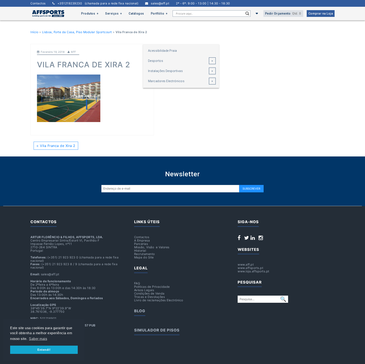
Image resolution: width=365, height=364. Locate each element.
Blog (139, 311)
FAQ (137, 283)
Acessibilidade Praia (162, 50)
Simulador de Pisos (157, 330)
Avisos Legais (144, 290)
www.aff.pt (246, 264)
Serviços (111, 13)
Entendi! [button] (43, 349)
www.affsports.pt (250, 268)
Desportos (155, 60)
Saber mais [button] (38, 339)
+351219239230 (96, 3)
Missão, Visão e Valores (151, 247)
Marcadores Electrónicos (166, 81)
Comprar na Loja (320, 13)
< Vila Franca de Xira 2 (55, 146)
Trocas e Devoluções (149, 297)
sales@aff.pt (158, 3)
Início (34, 32)
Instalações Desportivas (165, 71)
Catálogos (136, 13)
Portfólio (157, 13)
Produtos (88, 13)
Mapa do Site (144, 257)
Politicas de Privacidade (152, 286)
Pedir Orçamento (283, 13)
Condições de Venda (149, 293)
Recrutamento (144, 254)
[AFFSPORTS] (48, 13)
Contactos (38, 3)
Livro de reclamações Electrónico (158, 300)
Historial (140, 250)
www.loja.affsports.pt (253, 271)
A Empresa (142, 240)
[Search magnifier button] (247, 13)
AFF (73, 51)
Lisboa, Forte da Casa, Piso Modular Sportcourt (77, 32)
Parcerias (141, 244)
